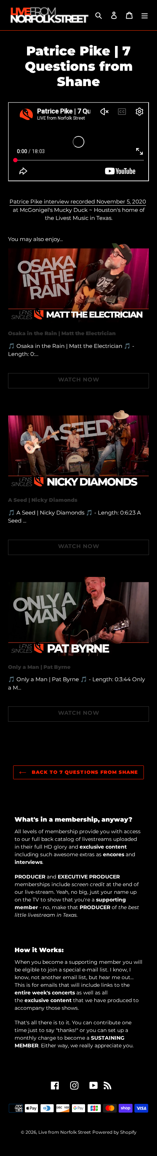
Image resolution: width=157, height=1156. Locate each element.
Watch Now (78, 379)
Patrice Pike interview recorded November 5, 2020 (77, 201)
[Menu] (144, 15)
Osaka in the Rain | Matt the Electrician (62, 333)
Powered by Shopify (114, 1132)
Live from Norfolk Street (64, 1132)
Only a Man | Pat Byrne (39, 667)
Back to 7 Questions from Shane (84, 772)
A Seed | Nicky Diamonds (42, 500)
